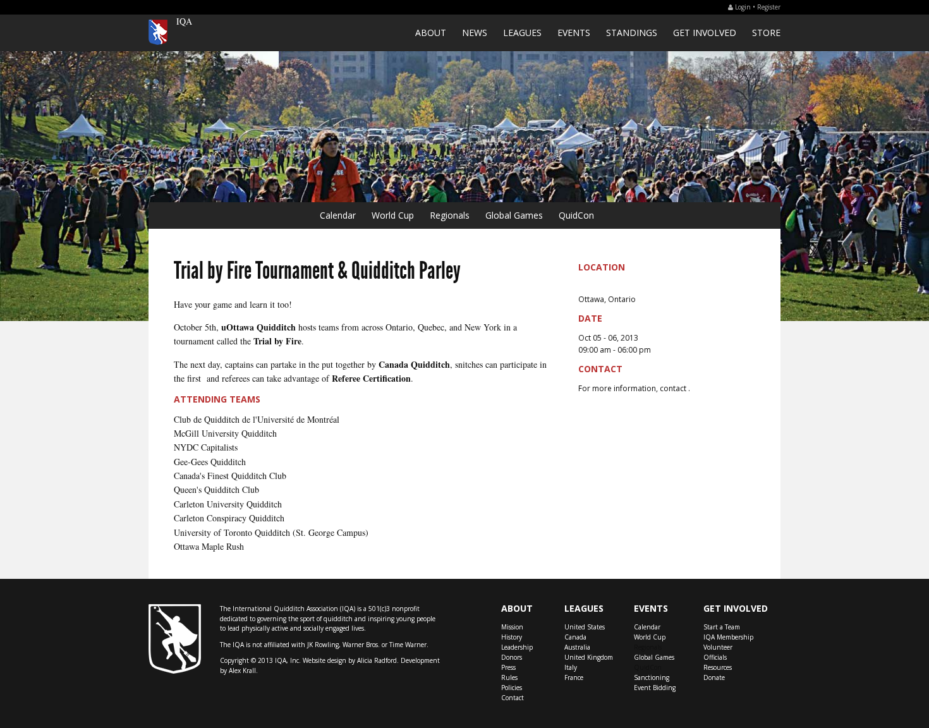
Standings (631, 33)
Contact (512, 697)
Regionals (450, 215)
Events (573, 33)
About (430, 33)
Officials (715, 657)
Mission (512, 626)
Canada (575, 637)
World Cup (393, 215)
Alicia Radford (377, 660)
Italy (570, 667)
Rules (509, 677)
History (511, 637)
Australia (577, 647)
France (573, 677)
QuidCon (576, 215)
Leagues (522, 33)
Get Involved (704, 33)
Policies (511, 687)
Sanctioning (651, 677)
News (474, 33)
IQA (184, 21)
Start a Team (721, 626)
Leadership (517, 647)
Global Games (514, 215)
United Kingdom (588, 657)
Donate (714, 677)
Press (508, 667)
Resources (717, 667)
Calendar (338, 215)
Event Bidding (655, 687)
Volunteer (717, 647)
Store (766, 33)
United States (584, 626)
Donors (511, 657)
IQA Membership (728, 637)
